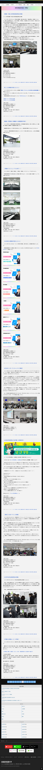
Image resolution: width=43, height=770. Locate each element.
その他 (19, 82)
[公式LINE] (17, 746)
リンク (16, 757)
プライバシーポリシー (9, 757)
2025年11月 (24, 734)
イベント (13, 82)
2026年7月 (23, 724)
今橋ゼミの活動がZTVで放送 (6, 691)
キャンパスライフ (38, 4)
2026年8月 (3, 724)
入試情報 (7, 4)
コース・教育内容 (19, 4)
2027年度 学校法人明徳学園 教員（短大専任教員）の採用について (12, 700)
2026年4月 (3, 729)
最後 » (34, 681)
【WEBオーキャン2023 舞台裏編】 (9, 100)
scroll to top (41, 768)
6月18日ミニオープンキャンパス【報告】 (13, 368)
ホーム (3, 4)
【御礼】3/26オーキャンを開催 (11, 514)
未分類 (30, 82)
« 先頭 (11, 681)
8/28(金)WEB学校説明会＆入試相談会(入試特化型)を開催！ (11, 688)
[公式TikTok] (26, 746)
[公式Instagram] (13, 750)
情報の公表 (27, 82)
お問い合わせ (27, 757)
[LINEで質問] (30, 750)
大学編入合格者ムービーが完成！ (11, 639)
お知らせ (16, 82)
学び (25, 82)
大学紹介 (12, 4)
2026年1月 (23, 731)
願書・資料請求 (33, 757)
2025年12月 (4, 734)
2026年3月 (23, 729)
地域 (23, 82)
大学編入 (32, 4)
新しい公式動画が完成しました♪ (11, 87)
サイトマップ (21, 757)
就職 (27, 4)
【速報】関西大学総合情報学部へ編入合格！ (8, 697)
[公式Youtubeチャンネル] (9, 746)
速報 (34, 82)
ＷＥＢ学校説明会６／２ (15, 493)
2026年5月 (23, 726)
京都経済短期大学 (21, 2)
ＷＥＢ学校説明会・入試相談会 (15, 459)
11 (27, 681)
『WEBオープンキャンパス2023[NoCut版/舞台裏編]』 (29, 90)
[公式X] (34, 746)
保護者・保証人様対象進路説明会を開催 (13, 14)
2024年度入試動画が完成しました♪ (13, 241)
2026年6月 (3, 726)
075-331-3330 (27, 764)
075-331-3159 (19, 764)
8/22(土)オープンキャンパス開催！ (7, 694)
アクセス (39, 757)
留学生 (33, 82)
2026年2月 (3, 731)
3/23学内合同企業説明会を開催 (11, 577)
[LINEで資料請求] (21, 750)
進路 (36, 82)
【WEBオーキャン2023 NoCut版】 (9, 98)
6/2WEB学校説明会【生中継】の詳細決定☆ (14, 440)
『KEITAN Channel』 (22, 95)
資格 (24, 4)
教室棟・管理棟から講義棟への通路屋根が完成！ (15, 121)
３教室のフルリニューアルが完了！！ (12, 168)
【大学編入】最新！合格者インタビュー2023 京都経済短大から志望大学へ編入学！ (18, 651)
